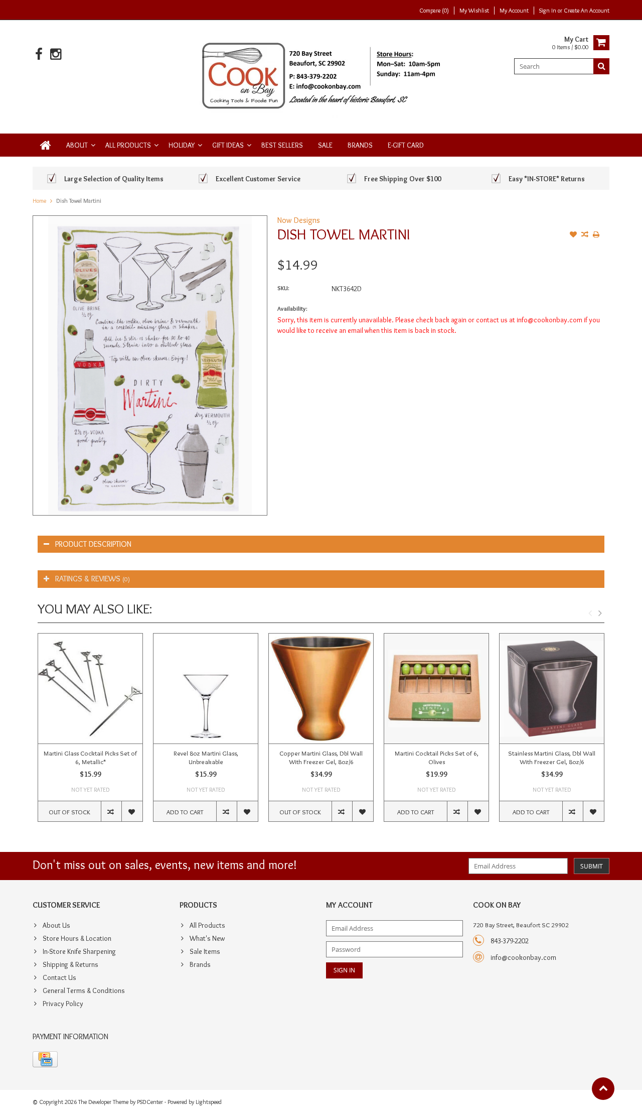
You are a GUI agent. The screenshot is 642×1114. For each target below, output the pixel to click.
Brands (360, 145)
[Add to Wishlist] (573, 235)
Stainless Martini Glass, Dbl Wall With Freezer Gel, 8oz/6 (551, 757)
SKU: (283, 288)
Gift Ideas (228, 145)
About (77, 145)
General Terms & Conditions (84, 990)
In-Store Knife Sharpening (79, 951)
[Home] (46, 145)
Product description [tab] (93, 544)
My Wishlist (474, 10)
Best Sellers (282, 145)
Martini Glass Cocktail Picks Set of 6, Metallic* (90, 757)
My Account (514, 10)
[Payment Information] (45, 1059)
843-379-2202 (510, 940)
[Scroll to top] (603, 1088)
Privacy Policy (63, 1003)
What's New (207, 938)
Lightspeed (209, 1101)
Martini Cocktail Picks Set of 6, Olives (436, 757)
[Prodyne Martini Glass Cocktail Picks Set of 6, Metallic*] (90, 689)
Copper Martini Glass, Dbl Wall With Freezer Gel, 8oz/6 (321, 757)
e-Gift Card (406, 145)
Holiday (182, 145)
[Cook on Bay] (321, 74)
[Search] (601, 66)
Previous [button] (589, 613)
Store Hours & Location (77, 938)
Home (39, 200)
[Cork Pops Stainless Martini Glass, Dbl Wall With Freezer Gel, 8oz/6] (552, 689)
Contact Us (59, 977)
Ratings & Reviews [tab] (92, 578)
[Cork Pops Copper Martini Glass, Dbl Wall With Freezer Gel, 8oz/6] (321, 689)
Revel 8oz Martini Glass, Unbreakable (206, 757)
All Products (128, 145)
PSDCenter (150, 1101)
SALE (325, 145)
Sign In (548, 10)
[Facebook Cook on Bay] (39, 54)
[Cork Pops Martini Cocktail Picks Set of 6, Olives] (436, 689)
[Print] (596, 235)
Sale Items (205, 951)
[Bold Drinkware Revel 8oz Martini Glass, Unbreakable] (205, 689)
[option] (90, 732)
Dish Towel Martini (78, 200)
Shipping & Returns (70, 964)
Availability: (292, 308)
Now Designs (298, 220)
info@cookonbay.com (523, 957)
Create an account (586, 10)
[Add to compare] (584, 235)
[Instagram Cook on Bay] (55, 54)
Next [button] (599, 613)
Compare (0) (434, 10)
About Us (56, 925)
